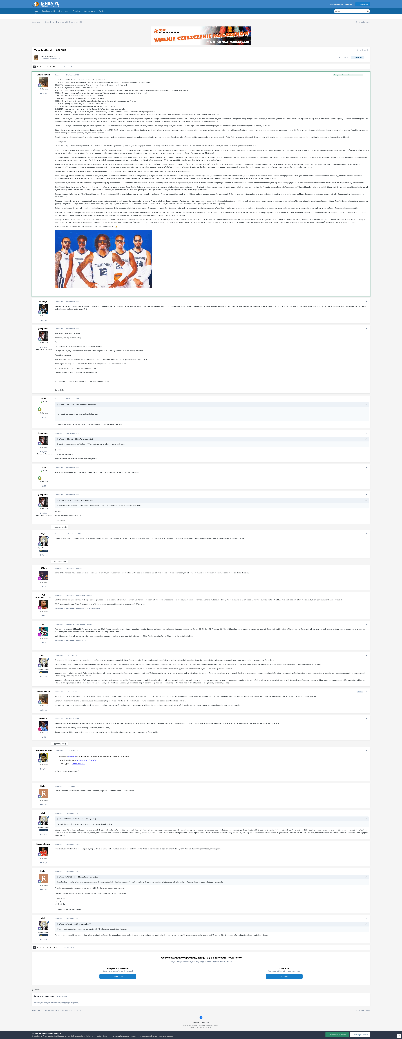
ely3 (43, 534)
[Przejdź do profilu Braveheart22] (36, 57)
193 (44, 737)
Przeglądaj (77, 11)
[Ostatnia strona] (60, 67)
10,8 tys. (44, 347)
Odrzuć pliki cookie (360, 1035)
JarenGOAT (43, 718)
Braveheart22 (50, 56)
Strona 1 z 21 (68, 67)
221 (44, 586)
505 (44, 616)
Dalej (55, 67)
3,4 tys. (44, 93)
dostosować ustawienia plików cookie (116, 1036)
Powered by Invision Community (201, 1027)
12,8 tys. (44, 555)
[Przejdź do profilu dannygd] (43, 309)
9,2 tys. (44, 804)
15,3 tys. (44, 769)
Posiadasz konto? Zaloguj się (341, 4)
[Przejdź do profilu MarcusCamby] (43, 851)
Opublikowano (67, 75)
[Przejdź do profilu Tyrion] (43, 406)
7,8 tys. (44, 862)
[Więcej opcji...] (366, 75)
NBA (58, 59)
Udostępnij (344, 57)
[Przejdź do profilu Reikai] (43, 793)
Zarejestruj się (363, 4)
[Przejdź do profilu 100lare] (43, 575)
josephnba (43, 328)
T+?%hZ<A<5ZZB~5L (43, 596)
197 (44, 643)
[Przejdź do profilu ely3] (43, 541)
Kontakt (196, 1023)
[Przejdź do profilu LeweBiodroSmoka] (43, 757)
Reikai (43, 786)
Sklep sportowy (63, 11)
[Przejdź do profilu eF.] (43, 631)
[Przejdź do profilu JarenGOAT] (43, 726)
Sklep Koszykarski (48, 11)
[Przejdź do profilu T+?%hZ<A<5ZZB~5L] (43, 604)
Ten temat (359, 11)
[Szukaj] (368, 11)
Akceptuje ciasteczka (338, 1035)
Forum (36, 11)
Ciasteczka (205, 1023)
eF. (43, 624)
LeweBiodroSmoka (43, 750)
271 (44, 417)
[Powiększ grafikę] (103, 259)
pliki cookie (60, 1036)
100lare (43, 568)
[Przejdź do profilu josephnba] (43, 336)
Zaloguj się (284, 976)
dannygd (43, 301)
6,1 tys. (44, 320)
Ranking (101, 11)
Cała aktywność (89, 11)
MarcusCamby (43, 844)
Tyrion (43, 399)
